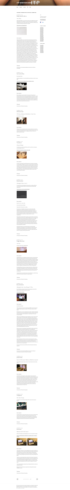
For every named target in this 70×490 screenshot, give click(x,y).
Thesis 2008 (41, 52)
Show (17, 7)
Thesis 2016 (41, 45)
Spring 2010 (41, 36)
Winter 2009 (42, 37)
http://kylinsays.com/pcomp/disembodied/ (23, 189)
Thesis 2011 (41, 49)
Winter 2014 (41, 28)
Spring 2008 (41, 40)
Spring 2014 (41, 29)
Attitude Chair (20, 111)
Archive (24, 7)
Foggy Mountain (20, 241)
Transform (19, 142)
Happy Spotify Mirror (22, 16)
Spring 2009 (41, 38)
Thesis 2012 (41, 48)
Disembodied (20, 181)
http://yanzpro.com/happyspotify (22, 25)
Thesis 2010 (41, 50)
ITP (27, 7)
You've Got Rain (20, 73)
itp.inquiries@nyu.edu (43, 19)
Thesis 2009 (41, 51)
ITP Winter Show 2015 (27, 3)
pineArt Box (19, 357)
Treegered (19, 395)
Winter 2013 (41, 30)
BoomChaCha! (20, 284)
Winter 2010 (41, 35)
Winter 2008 (42, 39)
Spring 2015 (41, 27)
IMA (30, 7)
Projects (21, 7)
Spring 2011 (41, 34)
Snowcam (19, 429)
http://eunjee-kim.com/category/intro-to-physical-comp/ (25, 81)
